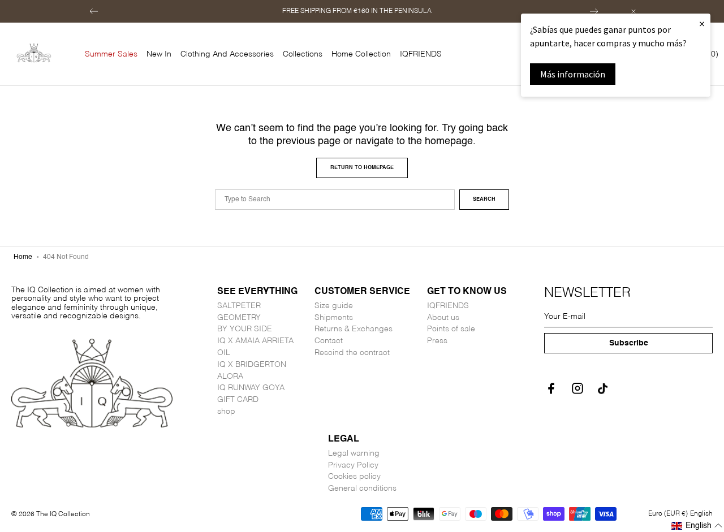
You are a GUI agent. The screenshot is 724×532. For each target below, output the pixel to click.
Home (23, 257)
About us (443, 318)
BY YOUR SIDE (244, 329)
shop (226, 412)
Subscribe (628, 343)
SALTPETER (239, 306)
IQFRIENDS (448, 306)
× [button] (702, 23)
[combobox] (335, 199)
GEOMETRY (239, 318)
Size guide (333, 306)
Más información (572, 74)
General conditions (362, 488)
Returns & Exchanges (353, 329)
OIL (223, 353)
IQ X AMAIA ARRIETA (255, 341)
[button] (94, 11)
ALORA (230, 376)
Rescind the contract (352, 353)
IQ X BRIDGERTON (251, 365)
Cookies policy (354, 477)
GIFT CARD (237, 400)
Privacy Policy (353, 465)
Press (437, 341)
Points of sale (451, 329)
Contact (328, 341)
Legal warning (354, 453)
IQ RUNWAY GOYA (251, 388)
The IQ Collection (63, 514)
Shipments (333, 318)
